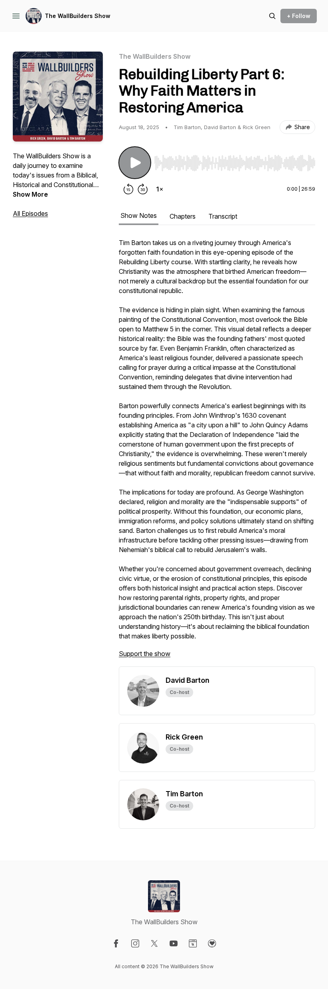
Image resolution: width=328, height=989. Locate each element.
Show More (30, 194)
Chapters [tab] (183, 216)
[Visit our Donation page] (212, 943)
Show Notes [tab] (138, 215)
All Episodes (30, 213)
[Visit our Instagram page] (135, 943)
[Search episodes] (272, 16)
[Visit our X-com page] (154, 943)
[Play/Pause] (135, 163)
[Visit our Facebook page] (116, 943)
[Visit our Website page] (193, 943)
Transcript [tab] (222, 216)
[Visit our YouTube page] (174, 943)
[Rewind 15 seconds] (128, 189)
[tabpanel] (217, 452)
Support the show (144, 654)
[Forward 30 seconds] (142, 189)
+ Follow (298, 15)
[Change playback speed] (160, 189)
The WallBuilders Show (77, 15)
